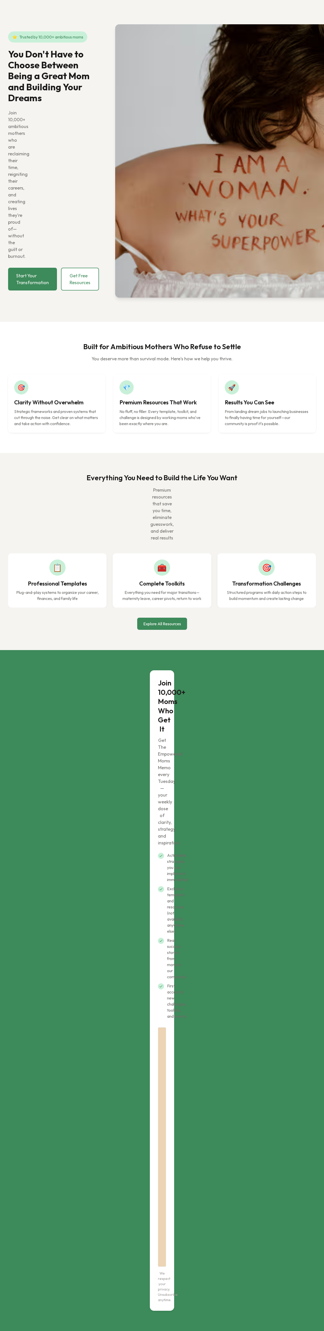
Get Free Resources (80, 279)
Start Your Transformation (32, 279)
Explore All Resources (162, 623)
